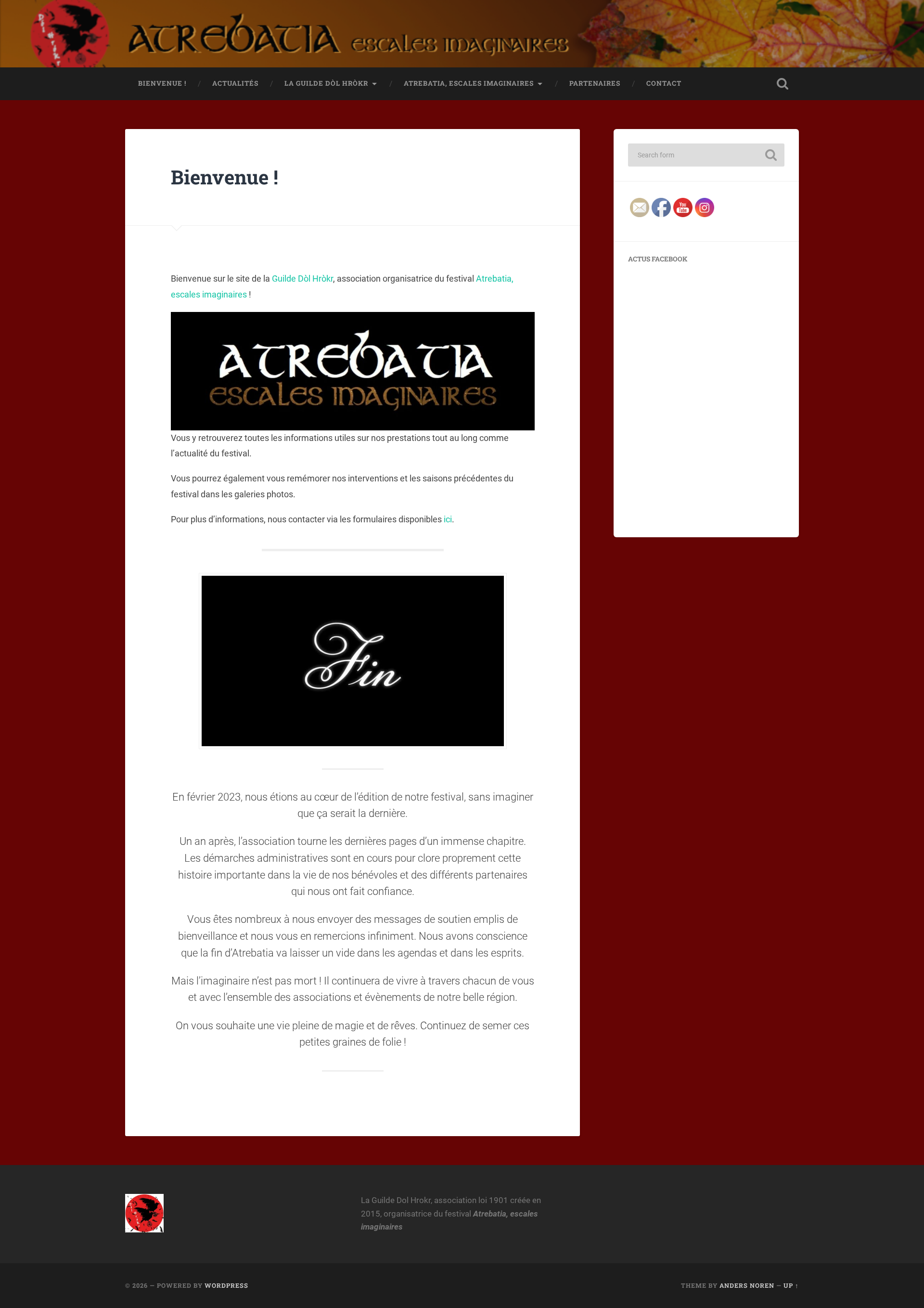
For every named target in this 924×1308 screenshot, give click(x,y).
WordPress (226, 1285)
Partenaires (594, 83)
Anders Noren (746, 1285)
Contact (663, 83)
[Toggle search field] (782, 83)
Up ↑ (791, 1285)
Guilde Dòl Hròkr (302, 278)
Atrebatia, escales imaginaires (469, 83)
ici (448, 519)
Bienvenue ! (162, 83)
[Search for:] (706, 155)
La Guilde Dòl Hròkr (326, 83)
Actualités (235, 83)
